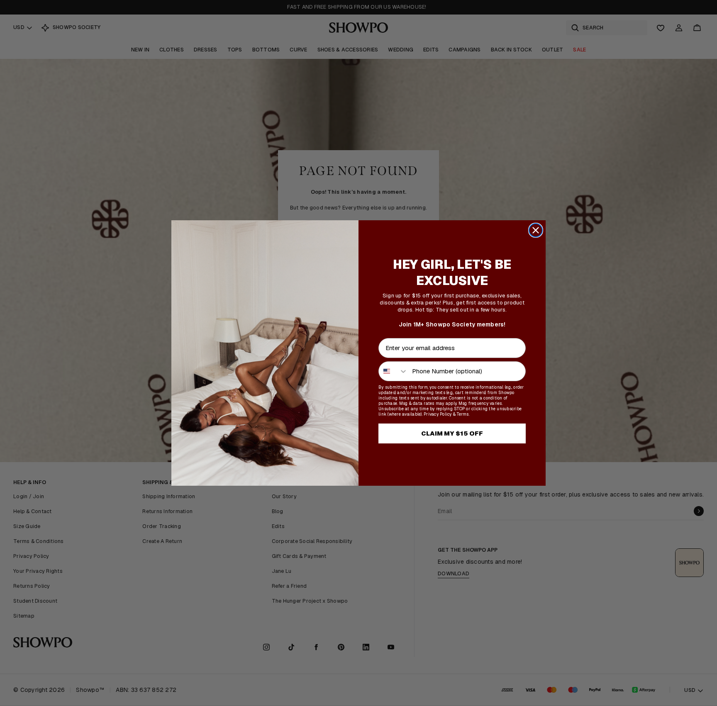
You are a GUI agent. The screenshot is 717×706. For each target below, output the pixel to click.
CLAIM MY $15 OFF (452, 433)
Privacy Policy (438, 414)
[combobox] (393, 371)
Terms (462, 414)
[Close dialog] (535, 230)
